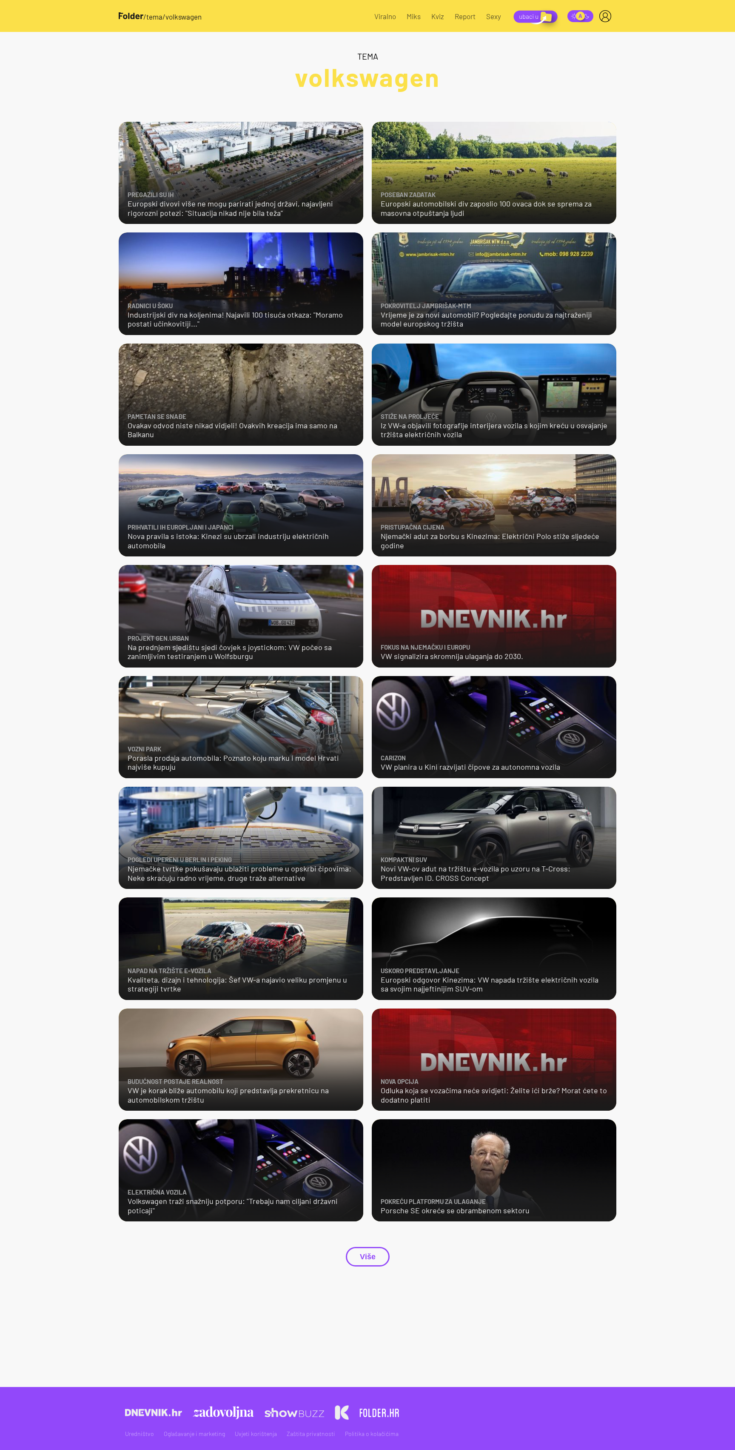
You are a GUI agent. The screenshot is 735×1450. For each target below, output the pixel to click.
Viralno (385, 16)
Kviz (437, 16)
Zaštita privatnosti (311, 1433)
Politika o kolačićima (372, 1433)
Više (368, 1256)
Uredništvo (139, 1433)
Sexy (493, 16)
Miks (414, 16)
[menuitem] (607, 16)
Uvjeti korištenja (256, 1433)
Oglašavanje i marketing (194, 1433)
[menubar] (607, 16)
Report (465, 16)
